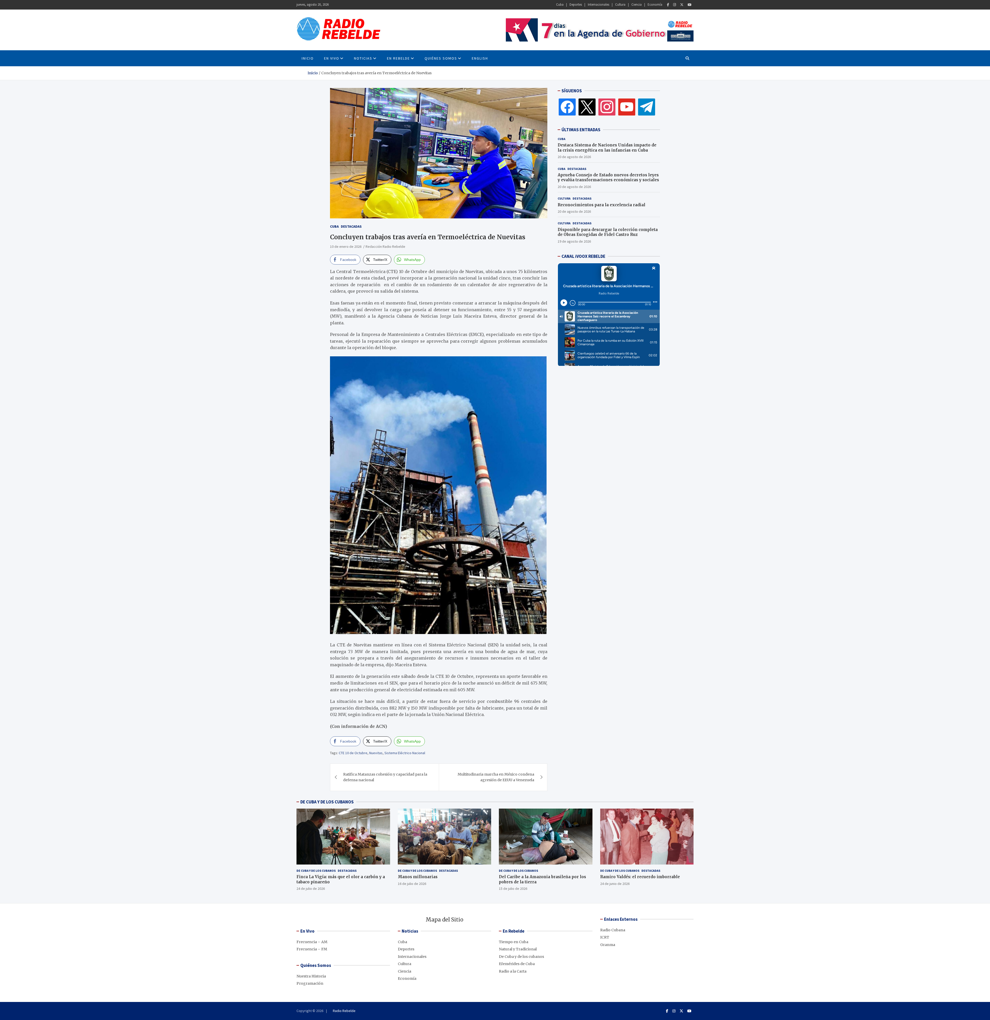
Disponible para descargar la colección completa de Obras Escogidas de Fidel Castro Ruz (608, 232)
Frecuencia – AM (311, 942)
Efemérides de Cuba (517, 963)
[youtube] (626, 106)
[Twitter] (682, 5)
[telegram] (646, 106)
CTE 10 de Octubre (353, 753)
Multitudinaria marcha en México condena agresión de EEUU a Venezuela (496, 777)
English (480, 58)
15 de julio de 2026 (513, 888)
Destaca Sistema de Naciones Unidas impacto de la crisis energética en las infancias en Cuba (607, 148)
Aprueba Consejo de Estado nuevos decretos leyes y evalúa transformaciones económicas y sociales (608, 177)
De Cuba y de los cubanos (316, 871)
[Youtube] (690, 5)
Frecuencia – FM (311, 949)
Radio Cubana (612, 930)
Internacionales (598, 4)
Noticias (363, 58)
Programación (309, 983)
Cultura (620, 4)
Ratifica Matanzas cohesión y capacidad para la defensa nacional (385, 777)
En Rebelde (398, 58)
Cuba (560, 4)
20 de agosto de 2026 (574, 156)
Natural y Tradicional (518, 949)
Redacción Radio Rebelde (385, 246)
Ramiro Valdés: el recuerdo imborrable (640, 876)
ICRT (604, 937)
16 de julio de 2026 (412, 883)
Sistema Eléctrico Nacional (404, 753)
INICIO (308, 58)
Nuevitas (376, 753)
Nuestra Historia (311, 976)
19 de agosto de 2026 (574, 241)
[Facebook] (668, 5)
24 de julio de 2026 (310, 888)
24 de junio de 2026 (615, 883)
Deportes (576, 4)
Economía (655, 4)
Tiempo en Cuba (513, 942)
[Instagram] (674, 5)
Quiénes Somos (441, 58)
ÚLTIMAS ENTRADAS (581, 130)
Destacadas (351, 226)
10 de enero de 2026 (345, 246)
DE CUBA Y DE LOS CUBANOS (327, 802)
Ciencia (636, 4)
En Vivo (331, 58)
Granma (607, 944)
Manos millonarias (418, 876)
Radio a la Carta (512, 971)
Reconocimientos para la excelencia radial (601, 204)
